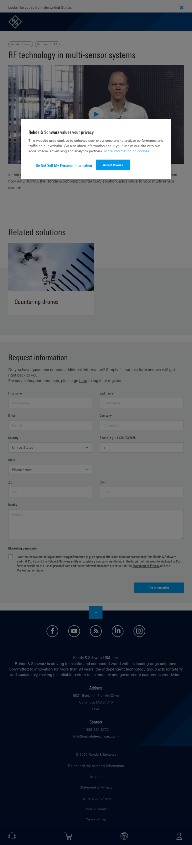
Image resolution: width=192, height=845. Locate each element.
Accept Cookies (113, 165)
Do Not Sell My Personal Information (64, 165)
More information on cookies (126, 151)
